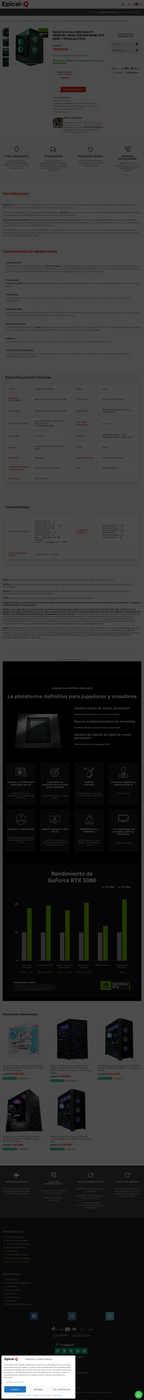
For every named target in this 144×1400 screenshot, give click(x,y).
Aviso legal (56, 1395)
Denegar (38, 1389)
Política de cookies (23, 1395)
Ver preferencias (61, 1389)
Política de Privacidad (42, 1395)
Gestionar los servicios (15, 1382)
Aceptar (15, 1389)
